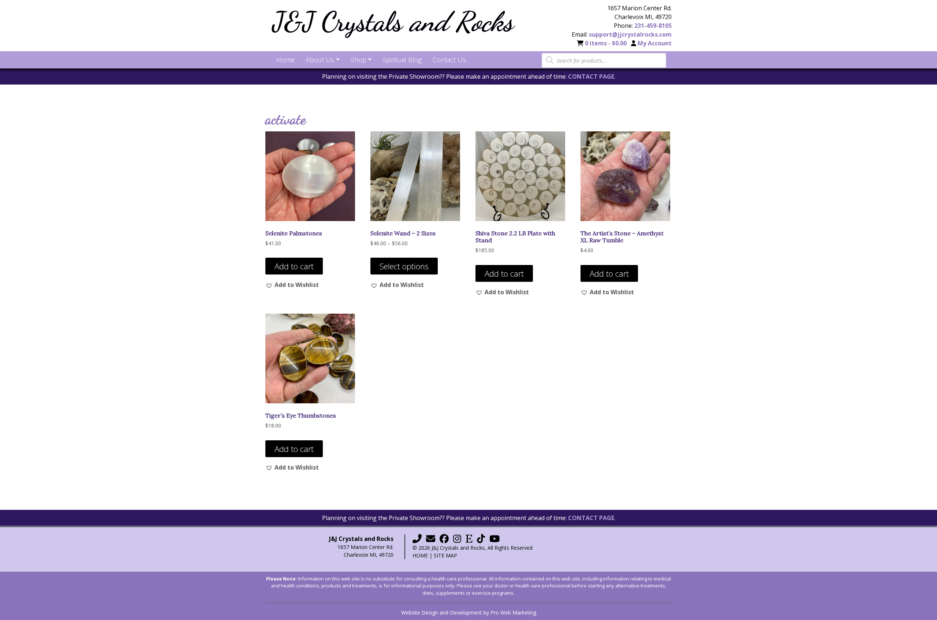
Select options (404, 266)
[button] (292, 284)
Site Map (445, 555)
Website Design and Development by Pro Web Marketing (468, 612)
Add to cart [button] (294, 266)
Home (420, 555)
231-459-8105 (653, 26)
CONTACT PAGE (591, 76)
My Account (655, 43)
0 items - (606, 43)
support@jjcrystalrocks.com (630, 34)
